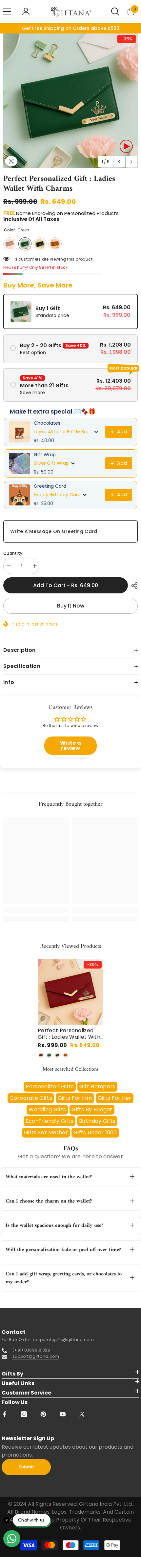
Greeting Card (50, 486)
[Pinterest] (43, 1414)
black (57, 1055)
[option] (70, 100)
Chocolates (47, 423)
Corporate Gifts (31, 1098)
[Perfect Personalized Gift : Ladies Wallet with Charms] (70, 992)
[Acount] (26, 11)
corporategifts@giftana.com (63, 1339)
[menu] (7, 11)
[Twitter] (82, 1414)
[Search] (115, 11)
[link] (36, 910)
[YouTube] (62, 1414)
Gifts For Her (114, 1098)
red (41, 1055)
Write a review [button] (70, 745)
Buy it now (70, 605)
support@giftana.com (35, 1356)
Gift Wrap (45, 454)
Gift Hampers (97, 1086)
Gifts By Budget (91, 1109)
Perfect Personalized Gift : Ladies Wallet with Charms (69, 1033)
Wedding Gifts (47, 1109)
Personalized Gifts (49, 1086)
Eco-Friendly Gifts (49, 1121)
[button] (119, 161)
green (49, 1055)
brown (65, 1055)
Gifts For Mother (46, 1132)
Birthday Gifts (97, 1121)
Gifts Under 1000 (95, 1132)
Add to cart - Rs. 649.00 (65, 585)
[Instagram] (24, 1414)
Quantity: (13, 553)
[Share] (133, 585)
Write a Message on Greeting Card (53, 531)
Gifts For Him (75, 1098)
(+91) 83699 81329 (31, 1350)
